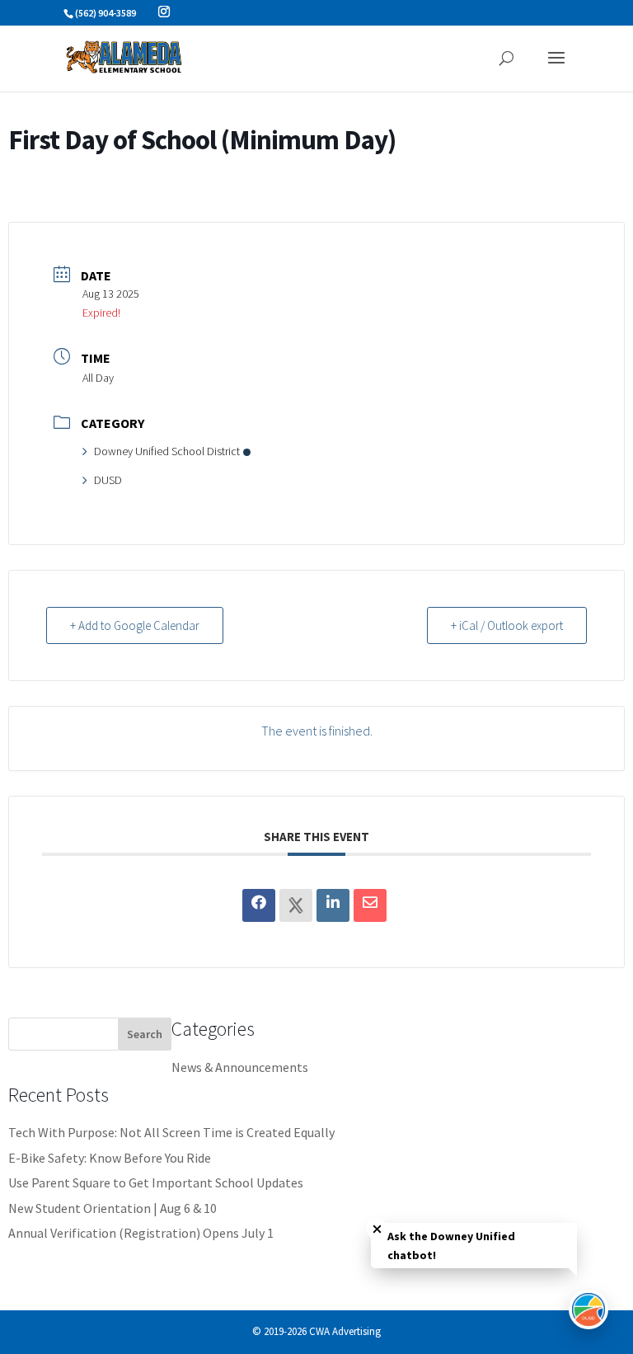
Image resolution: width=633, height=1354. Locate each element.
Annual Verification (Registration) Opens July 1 (141, 1233)
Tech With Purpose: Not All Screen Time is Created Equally (171, 1132)
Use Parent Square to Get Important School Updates (155, 1182)
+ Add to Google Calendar (134, 625)
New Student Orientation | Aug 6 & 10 (112, 1208)
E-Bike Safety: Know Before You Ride (109, 1157)
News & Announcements (239, 1067)
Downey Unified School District (167, 451)
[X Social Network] (295, 905)
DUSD (108, 479)
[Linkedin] (332, 905)
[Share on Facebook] (258, 905)
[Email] (370, 905)
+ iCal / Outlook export (507, 625)
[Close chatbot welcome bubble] (377, 1229)
